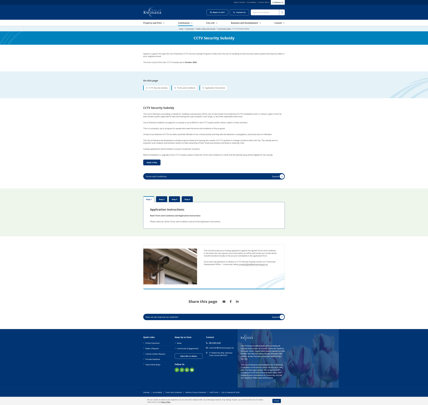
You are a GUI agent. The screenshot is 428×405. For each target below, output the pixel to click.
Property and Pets (152, 23)
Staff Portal (214, 392)
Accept (276, 401)
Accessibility (251, 2)
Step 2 (161, 199)
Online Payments (152, 343)
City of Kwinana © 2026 (230, 392)
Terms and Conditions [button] (212, 176)
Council (278, 23)
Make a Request (152, 348)
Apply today (153, 162)
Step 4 (187, 199)
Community (184, 23)
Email (224, 301)
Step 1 (149, 199)
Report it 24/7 (220, 12)
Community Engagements (188, 348)
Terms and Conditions (186, 88)
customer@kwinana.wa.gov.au (221, 348)
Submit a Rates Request (155, 354)
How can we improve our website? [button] (212, 317)
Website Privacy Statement (195, 392)
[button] (282, 12)
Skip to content (239, 2)
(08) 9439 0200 (215, 343)
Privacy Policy (165, 402)
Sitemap (146, 392)
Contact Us (242, 12)
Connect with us (264, 2)
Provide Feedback (152, 359)
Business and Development (244, 23)
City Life (210, 23)
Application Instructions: (215, 88)
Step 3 (174, 199)
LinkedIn (237, 301)
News (179, 343)
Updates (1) (278, 2)
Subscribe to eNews (191, 356)
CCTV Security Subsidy (158, 88)
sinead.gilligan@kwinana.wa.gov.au (253, 264)
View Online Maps (152, 364)
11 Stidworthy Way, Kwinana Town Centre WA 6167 (221, 354)
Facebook (230, 301)
